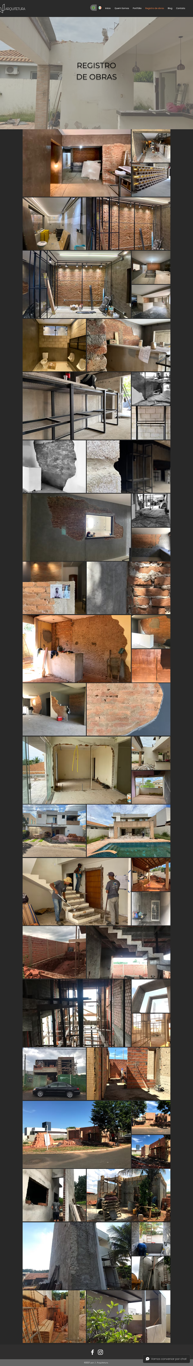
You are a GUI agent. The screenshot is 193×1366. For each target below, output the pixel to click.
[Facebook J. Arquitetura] (92, 1352)
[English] (100, 8)
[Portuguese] (93, 8)
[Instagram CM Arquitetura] (100, 1352)
